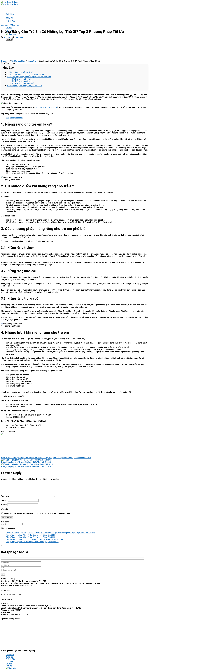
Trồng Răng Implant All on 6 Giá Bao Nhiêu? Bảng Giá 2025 (26, 466)
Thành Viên (10, 21)
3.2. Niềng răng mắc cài (22, 81)
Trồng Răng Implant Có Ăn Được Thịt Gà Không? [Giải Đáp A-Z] (32, 542)
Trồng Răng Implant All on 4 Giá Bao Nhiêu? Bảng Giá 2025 (26, 462)
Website (4, 509)
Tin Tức (9, 28)
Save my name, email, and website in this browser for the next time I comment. (37, 513)
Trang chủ (5, 61)
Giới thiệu (10, 14)
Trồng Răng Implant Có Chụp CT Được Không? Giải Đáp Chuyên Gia (34, 539)
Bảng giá (9, 17)
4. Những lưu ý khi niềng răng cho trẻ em (24, 86)
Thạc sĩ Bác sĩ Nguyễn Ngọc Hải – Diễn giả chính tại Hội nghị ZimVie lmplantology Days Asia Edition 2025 (46, 458)
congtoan (18, 37)
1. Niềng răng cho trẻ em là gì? (20, 72)
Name (4, 500)
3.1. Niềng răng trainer (21, 79)
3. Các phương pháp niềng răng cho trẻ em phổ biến (29, 77)
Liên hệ (9, 666)
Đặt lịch (9, 39)
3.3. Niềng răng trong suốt (23, 83)
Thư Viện (9, 24)
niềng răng (4, 25)
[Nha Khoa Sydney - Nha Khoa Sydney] (9, 3)
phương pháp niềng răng (46, 107)
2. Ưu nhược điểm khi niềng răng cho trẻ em (25, 74)
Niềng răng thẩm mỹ (14, 118)
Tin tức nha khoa (13, 25)
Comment (6, 496)
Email (4, 505)
